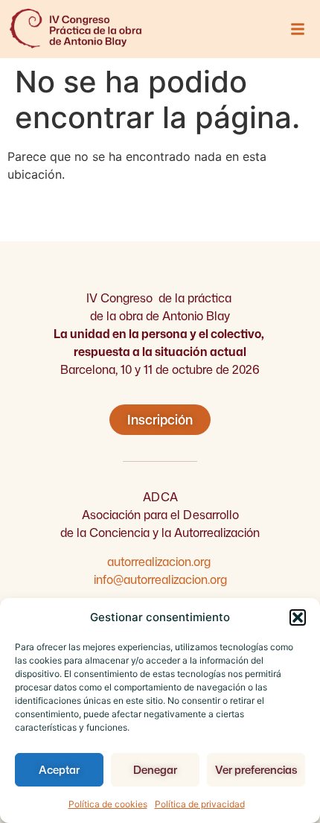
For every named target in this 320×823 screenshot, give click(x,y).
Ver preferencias (256, 770)
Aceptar (59, 770)
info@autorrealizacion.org (160, 579)
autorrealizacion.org (160, 561)
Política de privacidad (200, 804)
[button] (297, 617)
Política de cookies (107, 804)
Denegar (155, 770)
